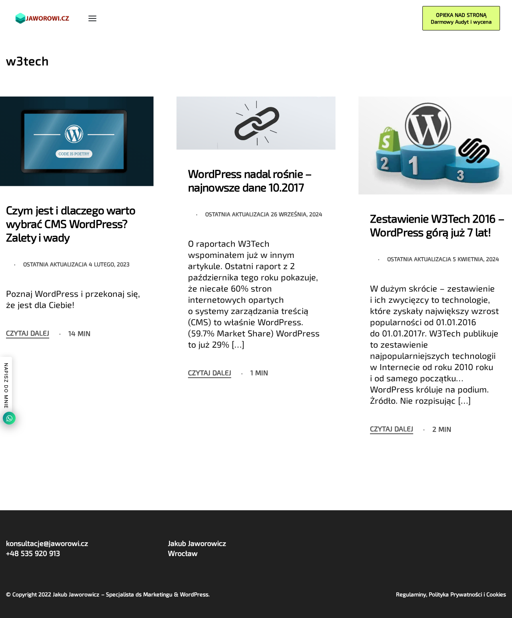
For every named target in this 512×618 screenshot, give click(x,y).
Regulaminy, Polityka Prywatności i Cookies (451, 594)
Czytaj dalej (27, 333)
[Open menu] (92, 18)
